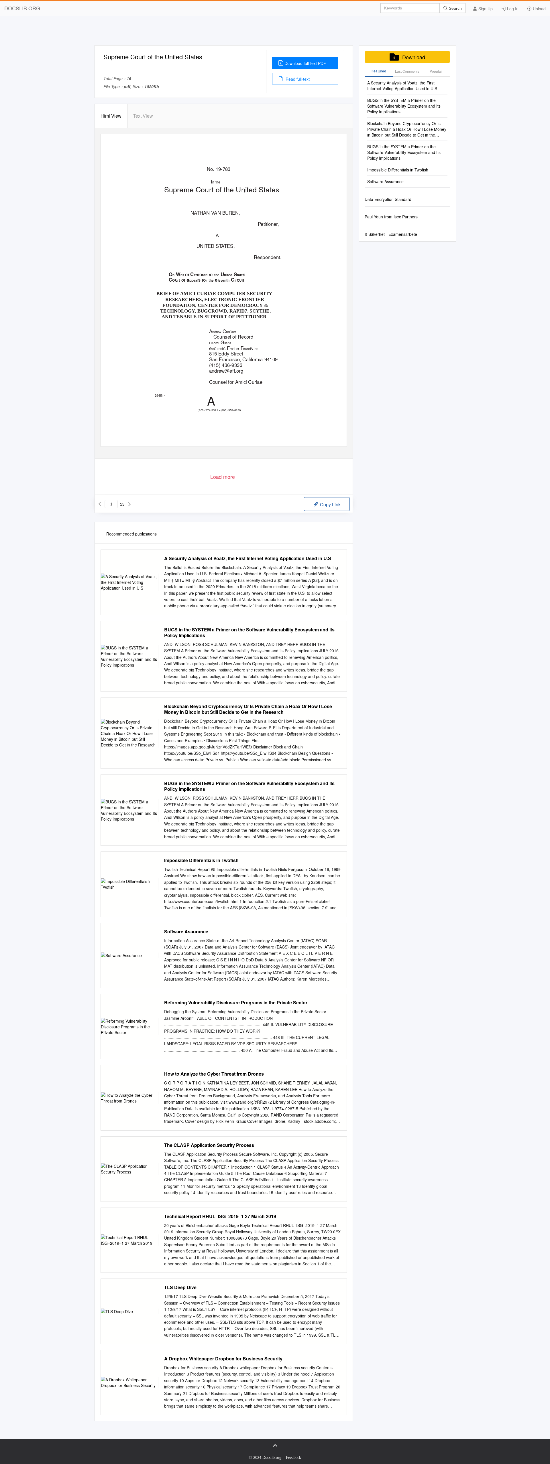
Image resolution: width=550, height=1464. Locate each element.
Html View (111, 115)
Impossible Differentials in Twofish (201, 860)
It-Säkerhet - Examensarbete (391, 234)
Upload (539, 8)
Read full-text (297, 79)
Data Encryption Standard (388, 199)
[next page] (129, 504)
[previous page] (99, 504)
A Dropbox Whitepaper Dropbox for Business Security (223, 1359)
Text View (143, 115)
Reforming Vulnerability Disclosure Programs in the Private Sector (235, 1002)
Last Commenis (407, 71)
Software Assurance (186, 931)
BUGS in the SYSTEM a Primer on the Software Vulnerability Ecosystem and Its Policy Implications (249, 632)
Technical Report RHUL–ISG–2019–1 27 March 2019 (220, 1216)
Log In (512, 8)
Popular (436, 71)
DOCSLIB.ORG (22, 8)
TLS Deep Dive (180, 1287)
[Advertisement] (275, 32)
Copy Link (330, 504)
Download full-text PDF (305, 63)
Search (455, 8)
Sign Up (485, 8)
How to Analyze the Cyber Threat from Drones (214, 1074)
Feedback (293, 1457)
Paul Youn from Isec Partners (391, 217)
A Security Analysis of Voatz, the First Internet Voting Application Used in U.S (247, 558)
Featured (379, 71)
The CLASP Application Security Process (209, 1145)
